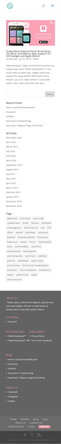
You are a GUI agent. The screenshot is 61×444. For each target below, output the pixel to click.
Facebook (12, 391)
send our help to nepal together (35, 265)
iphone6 (19, 232)
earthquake (46, 223)
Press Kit (12, 321)
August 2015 (12, 169)
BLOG (36, 419)
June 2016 (11, 155)
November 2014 (14, 206)
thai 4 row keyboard (28, 270)
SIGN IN (44, 426)
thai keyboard (44, 270)
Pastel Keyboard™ (17, 336)
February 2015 (13, 192)
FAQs (45, 419)
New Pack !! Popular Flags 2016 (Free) (24, 125)
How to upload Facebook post (20, 107)
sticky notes (12, 270)
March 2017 (12, 146)
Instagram (13, 396)
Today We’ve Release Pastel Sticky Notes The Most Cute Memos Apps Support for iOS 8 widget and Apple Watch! (28, 54)
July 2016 (10, 151)
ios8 (42, 227)
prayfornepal (23, 260)
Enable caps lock (31, 227)
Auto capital (25, 218)
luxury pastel (42, 237)
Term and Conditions (41, 340)
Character (11, 112)
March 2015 (12, 187)
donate (25, 223)
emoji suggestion (14, 227)
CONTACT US (35, 422)
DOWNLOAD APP (15, 426)
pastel (9, 246)
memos (32, 242)
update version (22, 274)
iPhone (10, 232)
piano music (30, 256)
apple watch (12, 218)
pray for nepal (37, 260)
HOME (13, 419)
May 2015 (11, 178)
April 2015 (11, 183)
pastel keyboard (13, 251)
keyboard (11, 237)
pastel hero (36, 246)
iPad (49, 227)
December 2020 (14, 137)
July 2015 (10, 174)
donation (35, 223)
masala (23, 242)
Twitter (11, 401)
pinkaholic (42, 256)
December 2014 (14, 201)
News (36, 58)
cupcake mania (13, 223)
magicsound (12, 242)
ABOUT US (20, 422)
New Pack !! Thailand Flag (18, 121)
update (10, 274)
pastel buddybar (22, 246)
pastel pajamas (29, 251)
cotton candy (38, 218)
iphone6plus (30, 232)
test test (13, 58)
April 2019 (11, 142)
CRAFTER (24, 419)
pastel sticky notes (14, 256)
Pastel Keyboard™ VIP (18, 340)
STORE (31, 426)
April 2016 (11, 160)
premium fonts (13, 265)
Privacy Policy (38, 336)
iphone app (43, 232)
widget (34, 274)
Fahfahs (10, 116)
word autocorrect (14, 279)
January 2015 (12, 196)
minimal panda (44, 242)
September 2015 (14, 165)
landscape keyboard (26, 237)
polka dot (11, 260)
